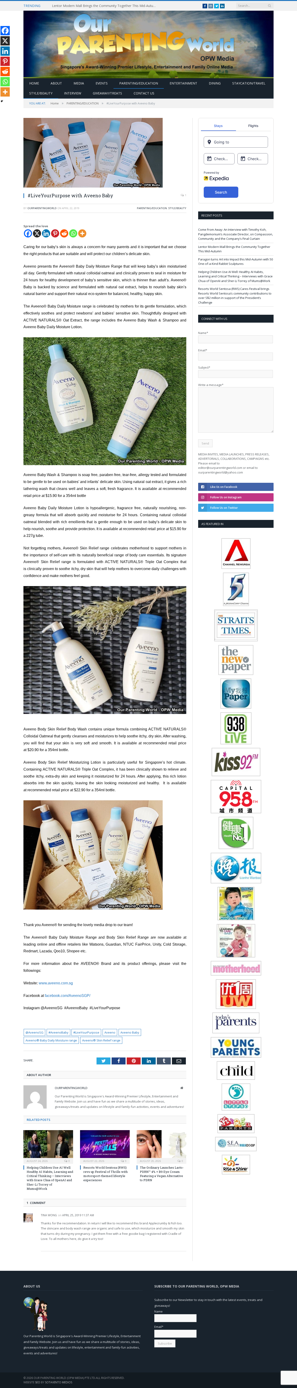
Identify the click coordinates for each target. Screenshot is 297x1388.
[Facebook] (28, 233)
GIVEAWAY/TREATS (107, 93)
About (56, 83)
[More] (82, 233)
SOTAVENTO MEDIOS (58, 1382)
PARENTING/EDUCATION (138, 83)
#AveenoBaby (58, 1032)
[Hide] (2, 101)
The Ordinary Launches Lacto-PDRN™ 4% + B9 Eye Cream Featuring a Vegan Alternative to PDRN (162, 1173)
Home (34, 83)
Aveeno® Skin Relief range (101, 1040)
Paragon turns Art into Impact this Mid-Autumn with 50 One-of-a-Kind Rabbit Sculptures (235, 261)
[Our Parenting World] (148, 43)
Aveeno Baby (129, 1032)
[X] (37, 233)
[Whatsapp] (73, 233)
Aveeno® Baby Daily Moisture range (51, 1040)
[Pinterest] (55, 233)
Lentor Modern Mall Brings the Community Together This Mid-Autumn (105, 6)
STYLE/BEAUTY (40, 93)
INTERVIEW (72, 93)
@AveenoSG (34, 1032)
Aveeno (109, 1032)
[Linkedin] (46, 233)
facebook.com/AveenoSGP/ (69, 996)
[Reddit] (64, 233)
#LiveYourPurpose (86, 1032)
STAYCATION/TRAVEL (248, 83)
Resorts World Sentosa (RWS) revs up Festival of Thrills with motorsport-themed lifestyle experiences (105, 1173)
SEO (37, 1382)
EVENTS (102, 83)
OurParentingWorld (42, 208)
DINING (215, 83)
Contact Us (144, 93)
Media (79, 83)
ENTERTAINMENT (183, 83)
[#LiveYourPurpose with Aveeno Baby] (104, 153)
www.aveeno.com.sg (56, 983)
